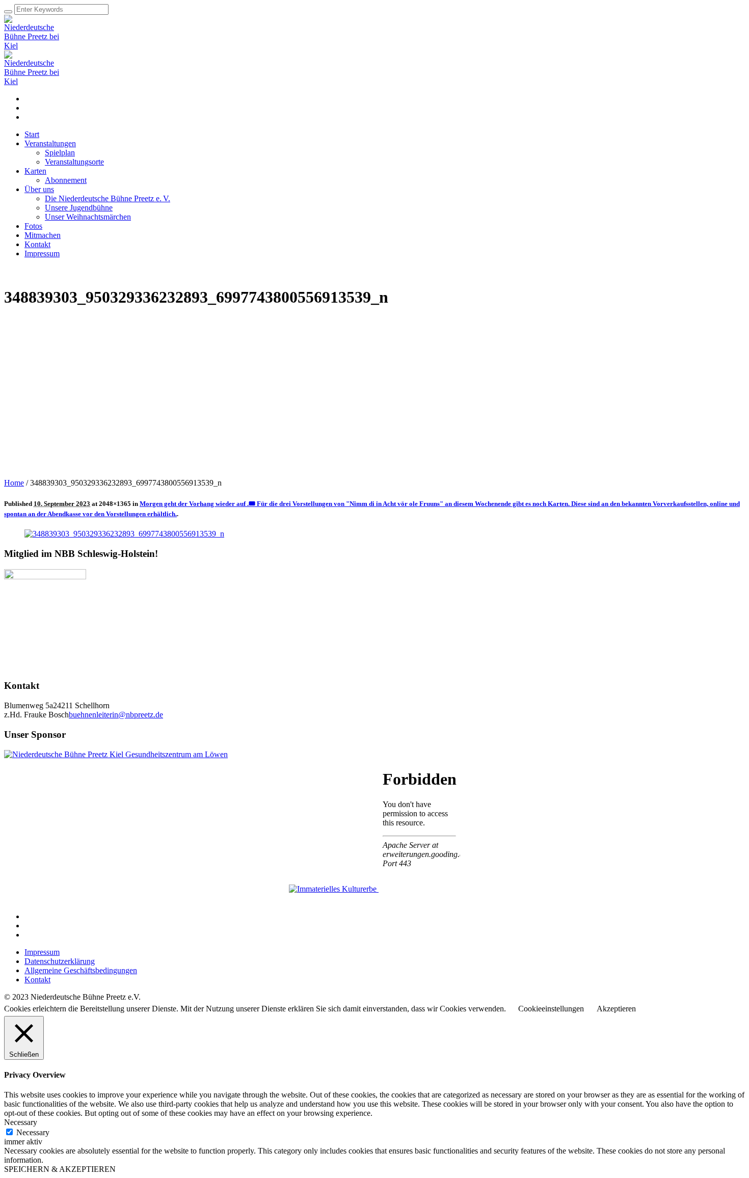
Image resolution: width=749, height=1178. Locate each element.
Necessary (32, 1132)
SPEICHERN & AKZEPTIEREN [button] (60, 1169)
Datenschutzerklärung (59, 961)
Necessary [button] (20, 1122)
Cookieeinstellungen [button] (551, 1008)
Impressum (42, 952)
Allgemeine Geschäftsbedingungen (80, 970)
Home (14, 482)
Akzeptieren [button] (616, 1008)
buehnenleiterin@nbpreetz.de (116, 714)
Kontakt (37, 979)
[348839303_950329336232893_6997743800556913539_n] (124, 533)
